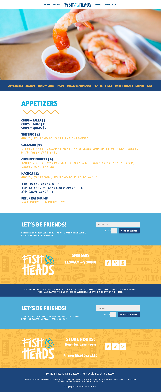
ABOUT (56, 5)
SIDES (108, 86)
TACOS (60, 86)
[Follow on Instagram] (122, 263)
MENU (98, 5)
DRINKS (140, 86)
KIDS (150, 86)
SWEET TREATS (124, 86)
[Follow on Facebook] (108, 263)
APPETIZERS (15, 86)
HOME (47, 5)
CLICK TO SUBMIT (128, 314)
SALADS (30, 86)
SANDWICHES (46, 86)
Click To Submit (129, 230)
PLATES (98, 86)
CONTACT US (110, 5)
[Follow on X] (115, 263)
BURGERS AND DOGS (79, 86)
